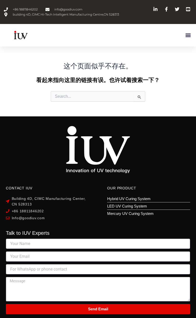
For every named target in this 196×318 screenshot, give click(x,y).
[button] (188, 35)
